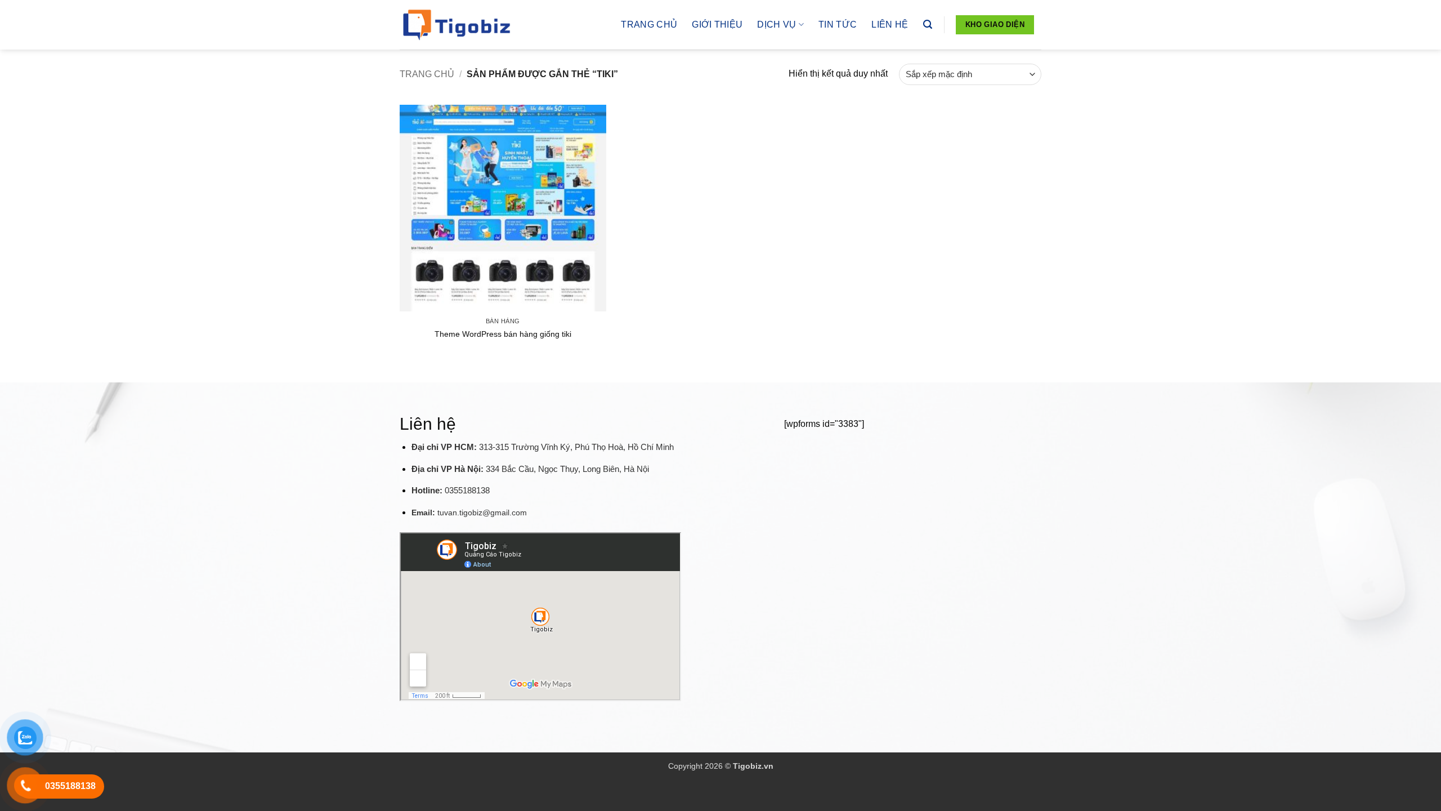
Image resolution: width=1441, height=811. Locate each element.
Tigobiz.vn (753, 765)
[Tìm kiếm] (927, 24)
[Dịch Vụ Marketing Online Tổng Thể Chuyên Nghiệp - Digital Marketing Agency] (456, 24)
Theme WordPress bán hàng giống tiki (503, 333)
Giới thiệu (717, 24)
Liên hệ (889, 24)
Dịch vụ (776, 24)
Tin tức (837, 24)
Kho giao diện (994, 24)
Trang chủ (649, 24)
